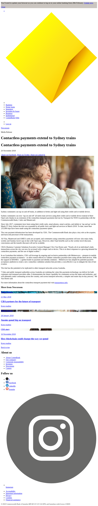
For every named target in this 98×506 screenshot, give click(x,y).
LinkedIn (12, 386)
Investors (9, 364)
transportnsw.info (61, 283)
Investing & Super (12, 111)
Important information (14, 493)
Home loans (10, 107)
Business (9, 113)
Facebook (12, 383)
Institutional (10, 116)
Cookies (9, 498)
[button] (51, 11)
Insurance (9, 109)
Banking (9, 105)
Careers (8, 368)
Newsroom (5, 128)
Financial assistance (13, 500)
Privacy (8, 496)
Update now (88, 3)
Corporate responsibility (15, 362)
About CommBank (13, 358)
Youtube (12, 389)
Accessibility (10, 491)
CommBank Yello (12, 118)
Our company (11, 360)
